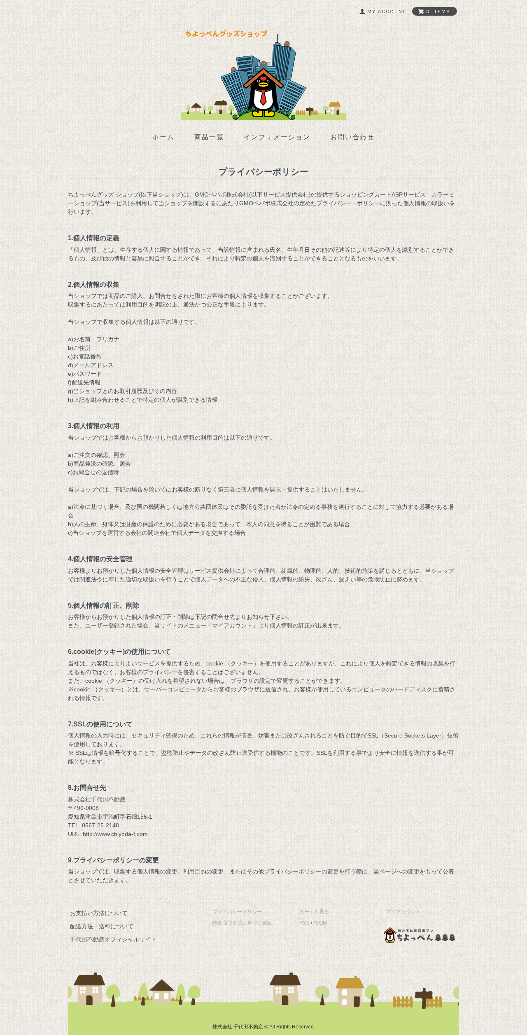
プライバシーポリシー (237, 912)
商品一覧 (209, 137)
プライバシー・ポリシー (348, 203)
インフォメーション (277, 137)
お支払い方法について (99, 913)
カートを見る (314, 912)
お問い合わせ (352, 137)
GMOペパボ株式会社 (222, 194)
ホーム (163, 137)
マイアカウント (403, 912)
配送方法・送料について (101, 926)
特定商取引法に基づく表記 (242, 923)
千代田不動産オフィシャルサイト (113, 939)
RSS (304, 923)
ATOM (320, 923)
